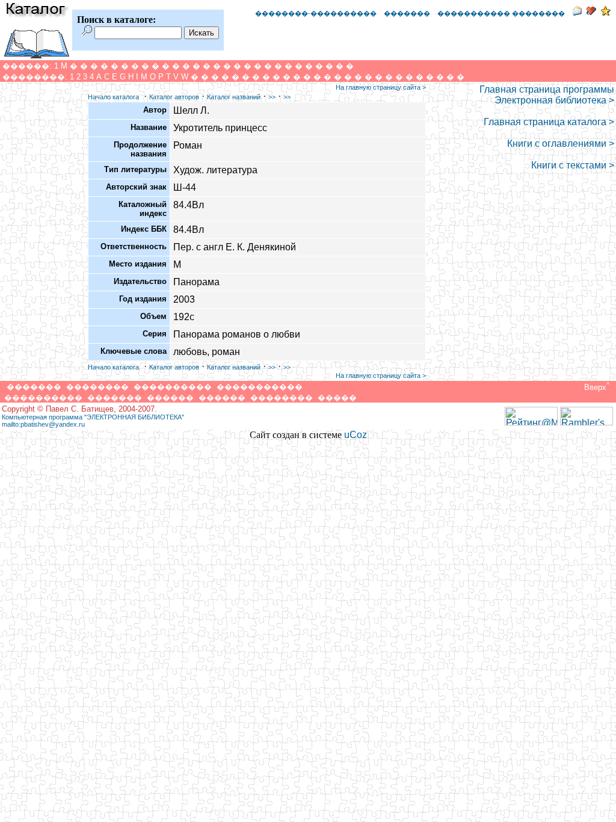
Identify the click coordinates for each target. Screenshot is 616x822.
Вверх (595, 387)
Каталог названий (233, 96)
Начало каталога (113, 96)
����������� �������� (501, 13)
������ (170, 397)
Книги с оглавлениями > (560, 143)
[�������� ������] (577, 12)
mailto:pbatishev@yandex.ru (43, 424)
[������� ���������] (591, 12)
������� (407, 13)
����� (337, 397)
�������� (97, 386)
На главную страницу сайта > (381, 87)
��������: (34, 76)
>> (272, 96)
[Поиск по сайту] (87, 32)
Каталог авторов (174, 96)
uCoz (355, 435)
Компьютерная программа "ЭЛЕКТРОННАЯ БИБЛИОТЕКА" (93, 417)
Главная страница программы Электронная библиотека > (546, 94)
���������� (172, 386)
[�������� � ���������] (606, 12)
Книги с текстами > (572, 165)
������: (27, 65)
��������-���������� (316, 13)
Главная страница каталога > (549, 122)
